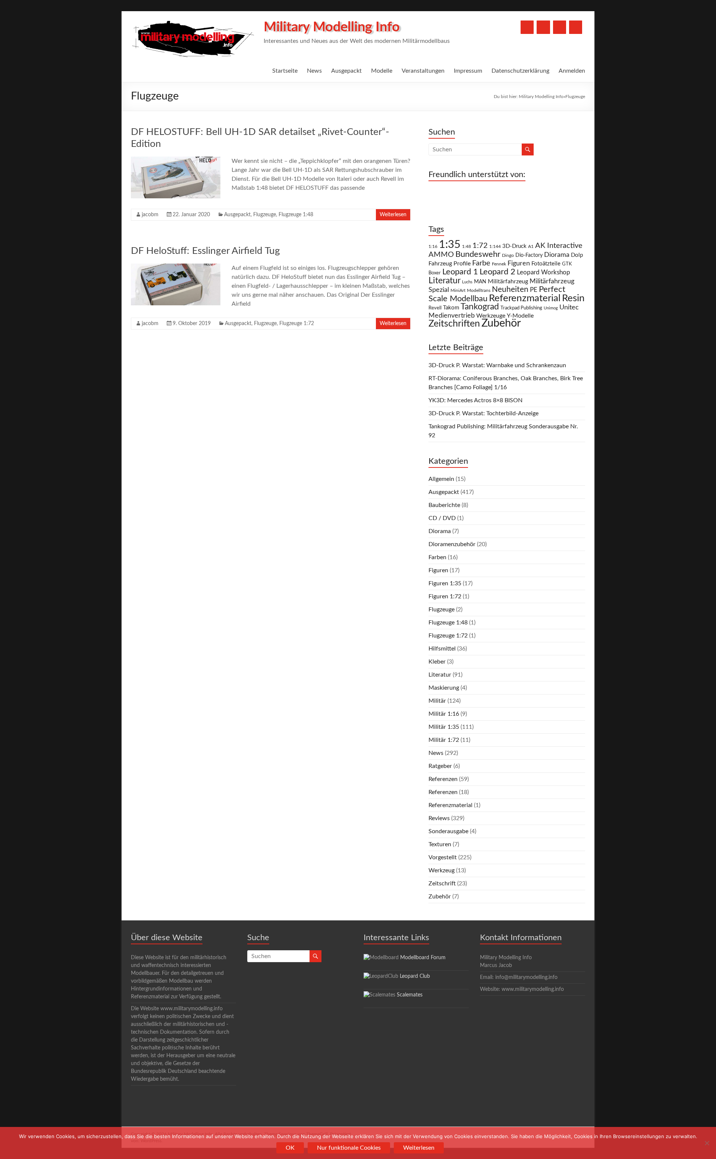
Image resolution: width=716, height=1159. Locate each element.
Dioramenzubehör (451, 544)
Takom (451, 308)
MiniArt (457, 291)
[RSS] (575, 27)
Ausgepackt (346, 71)
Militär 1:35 (443, 727)
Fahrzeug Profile (449, 264)
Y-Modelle (520, 316)
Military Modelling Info (332, 27)
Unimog (551, 308)
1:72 (480, 245)
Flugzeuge (264, 214)
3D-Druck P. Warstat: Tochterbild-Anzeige (483, 413)
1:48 (466, 247)
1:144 (495, 247)
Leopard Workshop (543, 272)
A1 (531, 246)
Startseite (285, 71)
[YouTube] (543, 27)
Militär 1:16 (443, 714)
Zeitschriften (454, 323)
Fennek (499, 264)
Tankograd (480, 306)
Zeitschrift (442, 883)
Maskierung (443, 688)
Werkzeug (441, 870)
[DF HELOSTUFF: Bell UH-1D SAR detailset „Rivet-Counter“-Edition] (175, 160)
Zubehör (501, 323)
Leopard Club (415, 976)
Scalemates (410, 995)
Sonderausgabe (448, 831)
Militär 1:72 (443, 740)
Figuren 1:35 (444, 583)
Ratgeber (440, 766)
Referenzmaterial (524, 298)
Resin (573, 298)
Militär (437, 701)
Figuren (519, 263)
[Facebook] (527, 27)
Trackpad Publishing (521, 308)
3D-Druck (514, 246)
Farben (437, 557)
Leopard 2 (497, 272)
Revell (435, 308)
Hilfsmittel (442, 649)
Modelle (381, 71)
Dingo (508, 255)
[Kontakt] (559, 27)
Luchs (467, 282)
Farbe (481, 263)
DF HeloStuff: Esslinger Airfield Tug (205, 251)
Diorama (556, 254)
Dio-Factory (529, 255)
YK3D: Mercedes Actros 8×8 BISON (475, 400)
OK (290, 1148)
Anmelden (572, 71)
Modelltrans (478, 291)
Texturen (439, 844)
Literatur (444, 281)
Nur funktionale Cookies (349, 1148)
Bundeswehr (477, 254)
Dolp (577, 255)
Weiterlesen (393, 214)
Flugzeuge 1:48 (296, 214)
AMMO (441, 254)
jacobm (150, 214)
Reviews (439, 818)
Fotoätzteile (545, 264)
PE (533, 290)
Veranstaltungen (423, 71)
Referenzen (443, 779)
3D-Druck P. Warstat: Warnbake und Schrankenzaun (497, 365)
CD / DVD (442, 518)
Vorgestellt (442, 857)
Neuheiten (510, 289)
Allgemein (441, 479)
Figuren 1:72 (444, 596)
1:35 (450, 244)
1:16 (432, 247)
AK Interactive (558, 245)
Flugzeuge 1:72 (296, 323)
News (314, 71)
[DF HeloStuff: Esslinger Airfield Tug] (175, 267)
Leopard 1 (460, 272)
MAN (480, 281)
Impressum (468, 71)
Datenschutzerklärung (520, 71)
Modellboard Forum (423, 957)
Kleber (437, 662)
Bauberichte (444, 505)
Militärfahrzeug (508, 281)
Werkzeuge (490, 316)
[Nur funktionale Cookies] (706, 1143)
